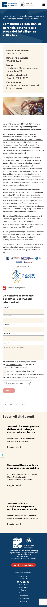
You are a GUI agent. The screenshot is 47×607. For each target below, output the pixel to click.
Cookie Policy (23, 578)
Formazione (23, 596)
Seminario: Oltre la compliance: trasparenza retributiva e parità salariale (22, 506)
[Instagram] (21, 582)
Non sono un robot (16, 383)
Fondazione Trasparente (23, 573)
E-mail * (6, 325)
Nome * (6, 307)
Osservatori (23, 587)
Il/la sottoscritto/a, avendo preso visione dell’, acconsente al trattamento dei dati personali (19, 364)
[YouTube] (24, 582)
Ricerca (23, 590)
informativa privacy (14, 364)
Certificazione (23, 599)
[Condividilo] (11, 404)
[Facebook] (28, 582)
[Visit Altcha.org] (30, 383)
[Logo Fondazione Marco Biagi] (9, 4)
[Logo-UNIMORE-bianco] (29, 543)
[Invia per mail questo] (5, 404)
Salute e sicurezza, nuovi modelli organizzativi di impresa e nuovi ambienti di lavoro (23, 139)
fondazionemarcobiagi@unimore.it (24, 558)
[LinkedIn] (18, 582)
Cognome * (7, 316)
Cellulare (6, 333)
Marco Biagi (23, 584)
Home (5, 16)
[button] (44, 4)
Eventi (12, 16)
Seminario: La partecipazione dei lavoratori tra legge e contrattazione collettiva (23, 429)
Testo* (6, 343)
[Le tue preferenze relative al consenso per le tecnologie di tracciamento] (2, 455)
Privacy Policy (23, 576)
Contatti (23, 601)
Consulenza (23, 593)
